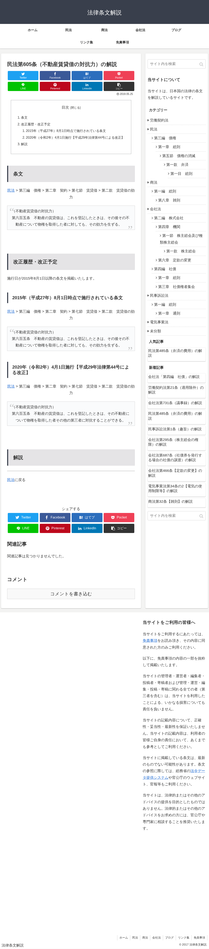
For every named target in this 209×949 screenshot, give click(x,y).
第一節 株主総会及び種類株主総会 (181, 239)
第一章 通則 (169, 313)
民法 (11, 190)
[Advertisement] (34, 772)
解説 (24, 144)
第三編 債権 (165, 138)
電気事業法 (159, 322)
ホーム (123, 937)
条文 (24, 117)
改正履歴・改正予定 (35, 124)
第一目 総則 (181, 174)
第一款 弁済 (177, 165)
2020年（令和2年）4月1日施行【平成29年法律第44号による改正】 (75, 137)
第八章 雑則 (169, 200)
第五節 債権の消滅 (178, 156)
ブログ (169, 937)
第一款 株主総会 (181, 251)
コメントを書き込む (71, 593)
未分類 (155, 331)
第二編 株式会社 (168, 218)
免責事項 (150, 641)
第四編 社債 (165, 269)
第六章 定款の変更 (174, 260)
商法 (153, 182)
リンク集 (183, 937)
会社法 (155, 209)
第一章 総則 (169, 147)
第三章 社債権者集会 (176, 287)
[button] (202, 64)
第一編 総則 (165, 191)
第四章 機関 (169, 227)
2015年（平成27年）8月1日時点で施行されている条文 (66, 131)
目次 (65, 107)
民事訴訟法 (159, 295)
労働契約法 (159, 120)
